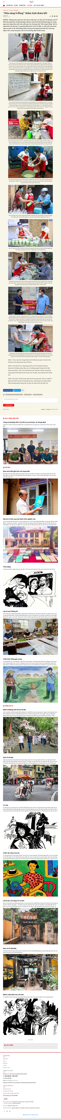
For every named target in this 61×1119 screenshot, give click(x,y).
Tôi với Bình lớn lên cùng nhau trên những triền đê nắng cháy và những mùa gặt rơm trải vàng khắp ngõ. (28, 997)
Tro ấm (5, 805)
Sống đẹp (16, 10)
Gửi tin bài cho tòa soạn (8, 1091)
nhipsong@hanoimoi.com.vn (12, 1080)
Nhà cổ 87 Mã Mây (9, 948)
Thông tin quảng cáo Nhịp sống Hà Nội (11, 1093)
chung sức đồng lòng (37, 394)
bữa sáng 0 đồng (27, 394)
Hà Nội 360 (9, 5)
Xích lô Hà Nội (8, 757)
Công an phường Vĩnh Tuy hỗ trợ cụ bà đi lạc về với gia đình (24, 422)
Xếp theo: (43, 409)
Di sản (16, 5)
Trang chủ (5, 10)
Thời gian (48, 409)
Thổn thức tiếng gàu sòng (12, 659)
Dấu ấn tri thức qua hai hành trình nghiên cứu (19, 519)
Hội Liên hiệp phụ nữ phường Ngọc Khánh (14, 394)
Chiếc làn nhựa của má (11, 853)
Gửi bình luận (9, 405)
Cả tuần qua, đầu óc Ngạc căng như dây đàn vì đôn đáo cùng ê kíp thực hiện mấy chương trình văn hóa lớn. (29, 569)
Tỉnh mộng (7, 567)
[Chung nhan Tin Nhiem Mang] (30, 1114)
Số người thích (54, 409)
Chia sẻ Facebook (8, 390)
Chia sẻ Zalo (17, 390)
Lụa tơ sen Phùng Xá (10, 611)
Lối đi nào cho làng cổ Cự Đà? (13, 901)
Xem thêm (30, 1039)
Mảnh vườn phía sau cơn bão (13, 994)
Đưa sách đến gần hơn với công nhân (16, 471)
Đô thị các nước (39, 5)
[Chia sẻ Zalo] (52, 16)
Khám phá (22, 5)
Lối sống (29, 5)
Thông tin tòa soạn (7, 1089)
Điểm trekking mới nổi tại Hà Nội (14, 710)
